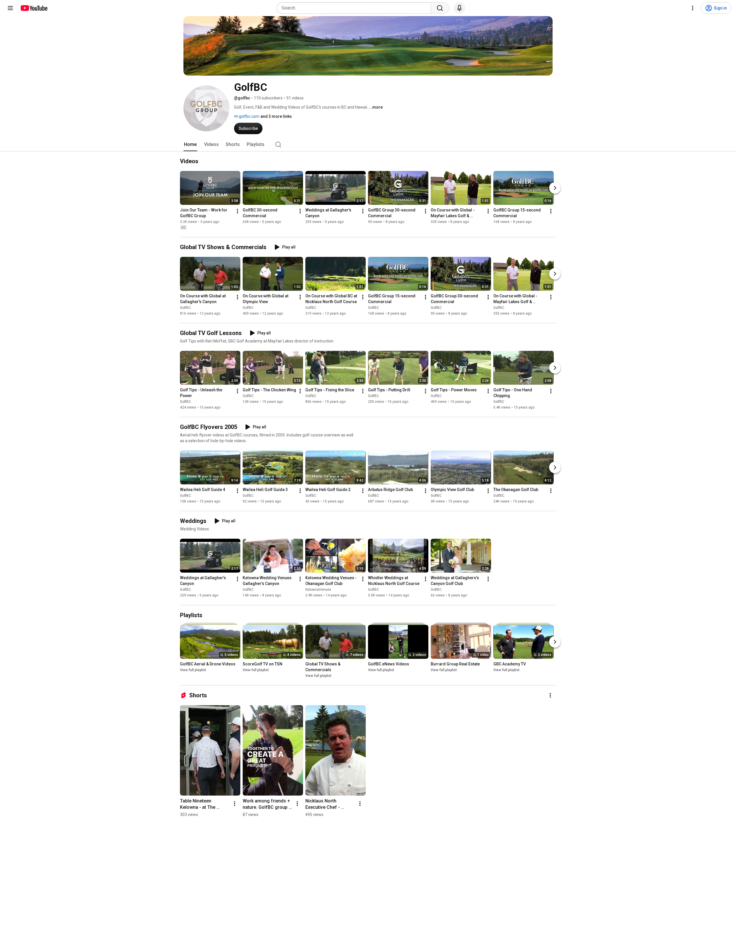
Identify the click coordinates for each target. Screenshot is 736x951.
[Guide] (10, 8)
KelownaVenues (318, 590)
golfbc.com (248, 116)
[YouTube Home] (33, 8)
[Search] (440, 8)
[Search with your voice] (459, 8)
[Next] (555, 188)
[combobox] (355, 8)
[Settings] (692, 8)
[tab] (190, 144)
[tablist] (368, 144)
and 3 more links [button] (276, 116)
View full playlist (193, 670)
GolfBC (185, 308)
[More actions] (237, 211)
